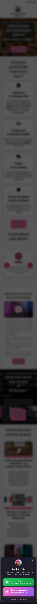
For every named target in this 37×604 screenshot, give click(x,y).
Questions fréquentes (18, 599)
